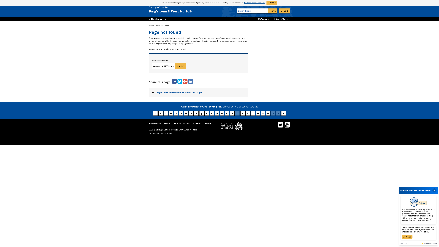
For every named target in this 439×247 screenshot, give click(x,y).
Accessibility (155, 123)
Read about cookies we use (254, 3)
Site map (177, 123)
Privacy (208, 123)
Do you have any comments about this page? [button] (179, 92)
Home (151, 25)
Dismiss (271, 3)
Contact (166, 123)
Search (179, 66)
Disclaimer (197, 123)
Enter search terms (160, 60)
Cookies (186, 123)
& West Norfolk (170, 9)
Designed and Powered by (160, 133)
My (156, 19)
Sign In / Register (282, 19)
